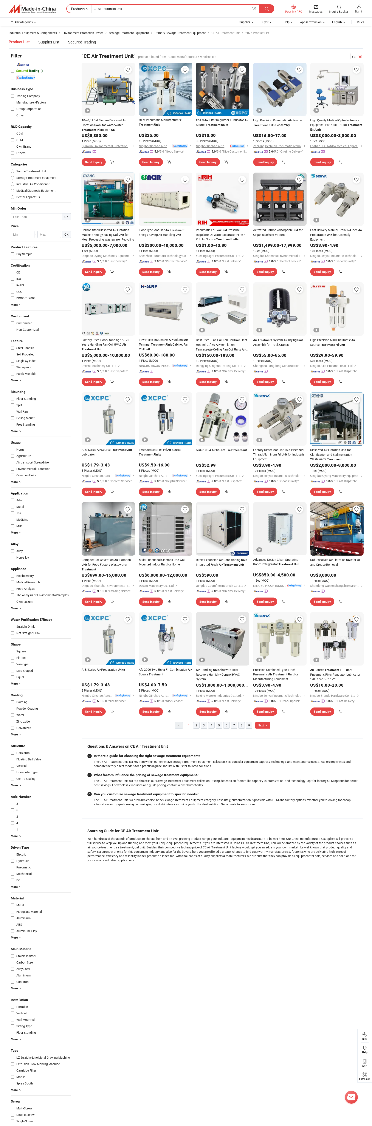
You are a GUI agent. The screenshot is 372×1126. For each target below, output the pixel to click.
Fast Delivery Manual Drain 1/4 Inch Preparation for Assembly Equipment (336, 234)
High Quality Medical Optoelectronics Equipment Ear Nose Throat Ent (336, 124)
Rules (360, 22)
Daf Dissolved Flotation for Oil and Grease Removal (335, 562)
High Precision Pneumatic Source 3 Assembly (277, 122)
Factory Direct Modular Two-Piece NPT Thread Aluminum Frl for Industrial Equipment (279, 454)
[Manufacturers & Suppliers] (32, 8)
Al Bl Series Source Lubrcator (107, 452)
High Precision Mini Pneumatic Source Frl (332, 342)
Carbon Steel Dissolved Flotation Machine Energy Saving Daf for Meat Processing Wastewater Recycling (108, 234)
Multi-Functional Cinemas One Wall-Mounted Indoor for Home (162, 562)
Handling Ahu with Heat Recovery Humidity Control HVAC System (218, 674)
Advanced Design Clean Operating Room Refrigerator (276, 562)
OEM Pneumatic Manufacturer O (160, 122)
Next (261, 725)
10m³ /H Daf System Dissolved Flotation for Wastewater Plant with (104, 125)
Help (287, 22)
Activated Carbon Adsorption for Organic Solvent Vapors (278, 232)
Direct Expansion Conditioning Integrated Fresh (221, 562)
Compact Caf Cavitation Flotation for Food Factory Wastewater (106, 564)
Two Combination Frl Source (160, 452)
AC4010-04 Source (221, 450)
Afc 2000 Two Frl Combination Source (165, 671)
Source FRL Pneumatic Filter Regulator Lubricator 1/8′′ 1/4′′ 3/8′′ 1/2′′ (335, 674)
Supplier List (48, 42)
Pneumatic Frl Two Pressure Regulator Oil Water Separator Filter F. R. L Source (221, 234)
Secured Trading (82, 42)
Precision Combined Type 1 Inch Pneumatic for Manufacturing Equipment (275, 674)
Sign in (359, 11)
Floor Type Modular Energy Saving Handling (161, 232)
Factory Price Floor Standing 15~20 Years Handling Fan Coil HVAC (105, 344)
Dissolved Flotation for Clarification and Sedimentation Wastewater (331, 454)
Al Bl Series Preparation (103, 669)
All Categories (23, 22)
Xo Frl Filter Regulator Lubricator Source (222, 122)
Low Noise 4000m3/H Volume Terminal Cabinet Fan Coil (164, 344)
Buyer (264, 22)
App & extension (311, 22)
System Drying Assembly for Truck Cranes (278, 342)
